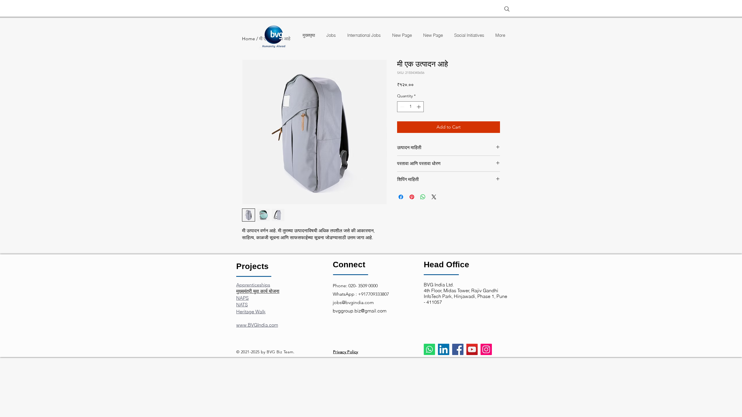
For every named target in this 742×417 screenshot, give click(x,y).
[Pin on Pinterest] (411, 196)
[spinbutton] (410, 107)
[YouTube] (472, 349)
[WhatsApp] (429, 349)
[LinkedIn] (443, 349)
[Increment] (419, 107)
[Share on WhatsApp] (422, 196)
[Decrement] (401, 107)
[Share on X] (433, 196)
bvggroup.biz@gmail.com (359, 311)
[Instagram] (486, 349)
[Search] (507, 9)
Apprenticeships (253, 285)
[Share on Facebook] (400, 196)
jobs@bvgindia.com (353, 302)
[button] (469, 35)
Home (248, 38)
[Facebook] (457, 349)
